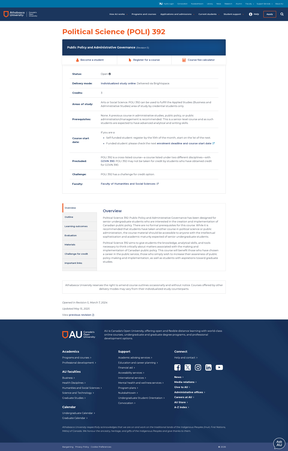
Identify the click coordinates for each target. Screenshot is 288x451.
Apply (270, 14)
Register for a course (146, 59)
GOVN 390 (108, 161)
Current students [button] (207, 14)
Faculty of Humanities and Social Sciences (128, 183)
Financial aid (125, 367)
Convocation (182, 4)
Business (67, 377)
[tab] (79, 208)
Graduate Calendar (73, 418)
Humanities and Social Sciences (81, 388)
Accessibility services (130, 372)
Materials (70, 244)
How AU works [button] (117, 14)
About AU (279, 4)
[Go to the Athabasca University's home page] (23, 14)
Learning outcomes (76, 226)
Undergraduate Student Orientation (140, 398)
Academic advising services (134, 357)
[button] (254, 14)
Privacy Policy (82, 447)
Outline (69, 217)
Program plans (127, 388)
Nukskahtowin (197, 4)
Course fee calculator (201, 59)
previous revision (80, 314)
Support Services (263, 4)
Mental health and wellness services (139, 382)
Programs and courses (75, 357)
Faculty (249, 4)
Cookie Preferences (101, 447)
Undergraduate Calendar (77, 413)
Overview (70, 207)
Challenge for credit (76, 253)
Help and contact (184, 357)
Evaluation (71, 235)
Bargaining (67, 447)
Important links (73, 263)
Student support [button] (232, 14)
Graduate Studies (72, 398)
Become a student (92, 59)
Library (210, 4)
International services (131, 377)
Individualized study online (118, 83)
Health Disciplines (72, 382)
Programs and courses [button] (144, 14)
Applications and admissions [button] (176, 14)
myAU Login (169, 4)
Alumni (239, 4)
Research (228, 4)
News (218, 4)
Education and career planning (137, 362)
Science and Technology (77, 392)
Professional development (78, 362)
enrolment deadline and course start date (184, 143)
